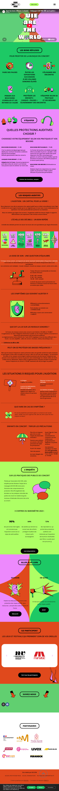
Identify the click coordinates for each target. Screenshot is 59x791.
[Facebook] (7, 704)
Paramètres (50, 787)
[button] (54, 4)
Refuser (40, 787)
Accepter (31, 787)
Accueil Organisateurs (29, 775)
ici (43, 160)
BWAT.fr (46, 780)
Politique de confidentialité (45, 775)
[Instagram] (3, 704)
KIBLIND (26, 780)
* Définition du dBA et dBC (11, 342)
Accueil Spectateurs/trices (13, 775)
